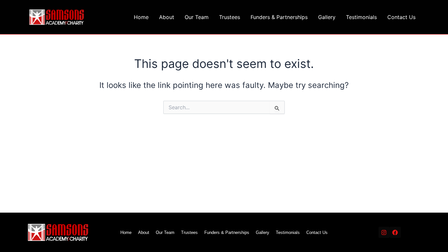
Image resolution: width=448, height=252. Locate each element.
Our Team (197, 17)
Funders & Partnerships (279, 17)
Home (141, 17)
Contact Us (401, 17)
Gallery (327, 17)
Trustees (229, 17)
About (166, 17)
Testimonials (361, 17)
